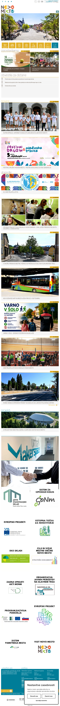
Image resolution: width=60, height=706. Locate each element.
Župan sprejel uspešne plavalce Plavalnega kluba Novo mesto (25, 133)
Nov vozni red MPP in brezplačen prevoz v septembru (21, 298)
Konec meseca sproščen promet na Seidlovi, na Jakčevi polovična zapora (28, 403)
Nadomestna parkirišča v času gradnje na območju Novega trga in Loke (23, 82)
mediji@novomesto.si (51, 678)
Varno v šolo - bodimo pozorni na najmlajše (18, 333)
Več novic (51, 405)
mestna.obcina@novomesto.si (27, 678)
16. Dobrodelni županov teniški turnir (13, 69)
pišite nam (6, 691)
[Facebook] (2, 1)
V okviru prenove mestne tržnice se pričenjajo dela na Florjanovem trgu (29, 264)
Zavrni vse (48, 696)
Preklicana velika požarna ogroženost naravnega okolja (19, 79)
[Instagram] (5, 1)
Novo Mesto (11, 9)
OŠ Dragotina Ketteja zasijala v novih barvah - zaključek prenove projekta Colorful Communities (29, 228)
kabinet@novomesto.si (38, 678)
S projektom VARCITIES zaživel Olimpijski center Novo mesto (24, 430)
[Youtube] (8, 1)
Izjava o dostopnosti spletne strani (11, 693)
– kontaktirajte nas (52, 1)
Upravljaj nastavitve (41, 700)
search (35, 1)
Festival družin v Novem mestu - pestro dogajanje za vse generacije (27, 167)
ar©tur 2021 (30, 705)
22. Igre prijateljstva (10, 192)
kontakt (39, 1)
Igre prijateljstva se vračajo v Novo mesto (18, 368)
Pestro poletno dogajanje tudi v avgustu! (43, 69)
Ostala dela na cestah (10, 85)
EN (42, 1)
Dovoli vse (34, 696)
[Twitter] (11, 1)
